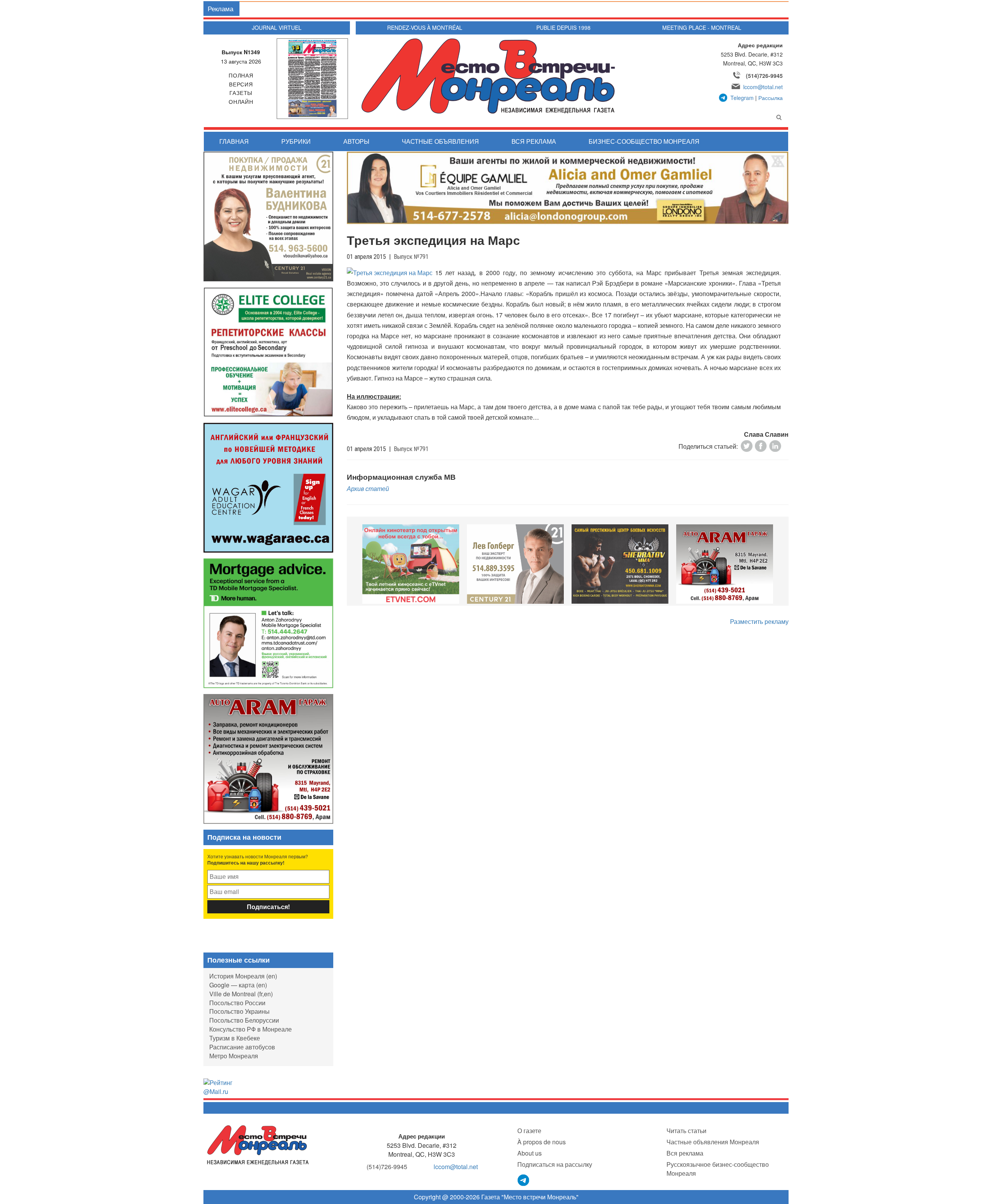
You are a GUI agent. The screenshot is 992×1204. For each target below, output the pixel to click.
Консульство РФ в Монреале (250, 1029)
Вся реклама (534, 141)
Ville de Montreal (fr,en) (241, 993)
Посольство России (237, 1002)
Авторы (356, 141)
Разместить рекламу (759, 621)
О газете (529, 1130)
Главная (234, 141)
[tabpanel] (410, 563)
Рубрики (296, 141)
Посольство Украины (239, 1011)
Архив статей (368, 488)
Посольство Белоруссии (244, 1020)
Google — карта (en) (238, 984)
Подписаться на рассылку (554, 1164)
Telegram (742, 98)
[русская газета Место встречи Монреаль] (258, 1144)
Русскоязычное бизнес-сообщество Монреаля (717, 1169)
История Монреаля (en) (243, 975)
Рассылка (770, 98)
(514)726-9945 (764, 75)
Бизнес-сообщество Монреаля (644, 141)
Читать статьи (686, 1130)
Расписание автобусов (242, 1046)
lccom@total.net (763, 87)
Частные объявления (440, 141)
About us (529, 1153)
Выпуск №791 (411, 256)
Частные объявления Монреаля (712, 1141)
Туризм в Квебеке (234, 1037)
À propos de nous (541, 1141)
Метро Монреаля (233, 1055)
